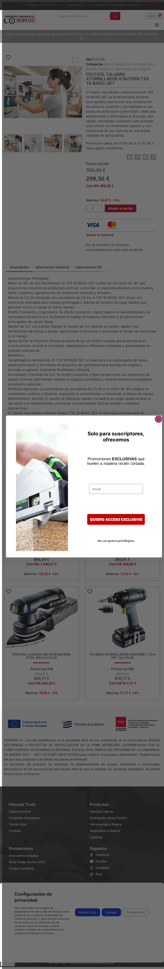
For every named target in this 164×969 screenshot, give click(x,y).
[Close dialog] (158, 419)
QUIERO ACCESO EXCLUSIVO (116, 519)
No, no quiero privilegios (116, 540)
